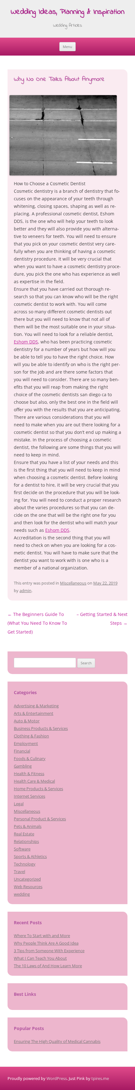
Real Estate (24, 834)
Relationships (26, 841)
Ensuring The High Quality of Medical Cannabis (57, 1041)
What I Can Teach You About (40, 958)
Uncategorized (27, 879)
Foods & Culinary (30, 758)
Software (22, 849)
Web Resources (28, 886)
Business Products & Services (41, 728)
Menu (67, 46)
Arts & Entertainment (33, 713)
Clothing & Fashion (31, 736)
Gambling (23, 766)
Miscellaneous (73, 583)
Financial (22, 751)
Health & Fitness (29, 773)
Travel (19, 871)
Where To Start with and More (42, 935)
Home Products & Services (38, 788)
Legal (19, 804)
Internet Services (29, 796)
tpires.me (100, 1078)
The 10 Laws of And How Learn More (48, 966)
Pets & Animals (27, 826)
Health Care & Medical (34, 781)
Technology (24, 864)
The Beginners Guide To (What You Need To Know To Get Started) (37, 623)
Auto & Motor (27, 721)
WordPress (56, 1078)
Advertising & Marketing (36, 706)
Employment (26, 743)
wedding (22, 894)
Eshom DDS (26, 342)
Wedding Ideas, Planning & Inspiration (67, 12)
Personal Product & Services (40, 819)
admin (25, 590)
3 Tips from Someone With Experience (49, 950)
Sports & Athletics (30, 856)
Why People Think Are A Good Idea (46, 943)
